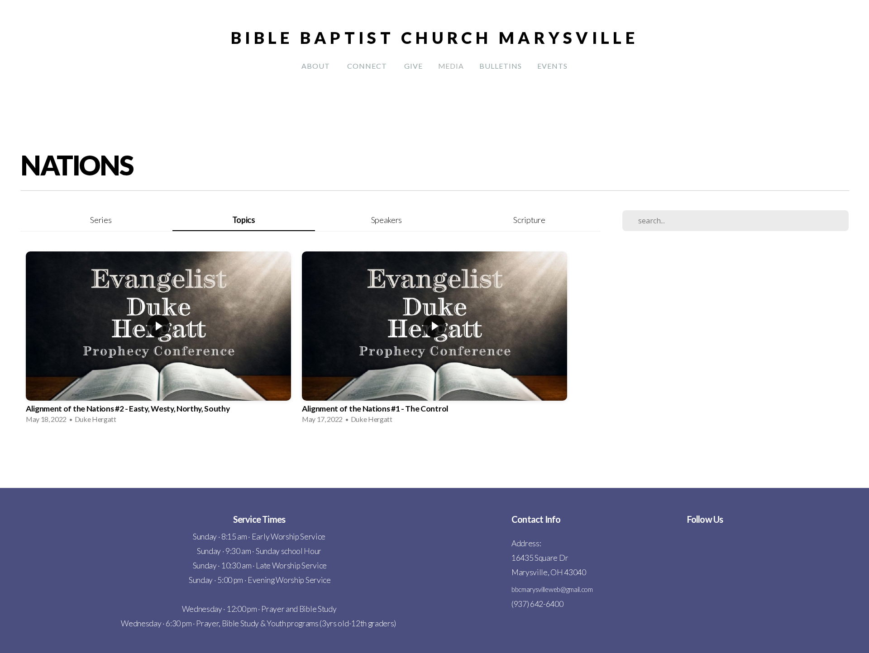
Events (552, 66)
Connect (368, 66)
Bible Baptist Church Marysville (434, 37)
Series (100, 220)
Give (413, 66)
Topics (243, 220)
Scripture (529, 220)
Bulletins (500, 66)
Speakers (386, 220)
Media (451, 66)
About (316, 66)
